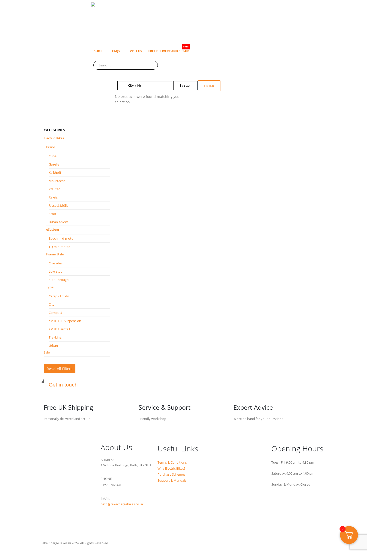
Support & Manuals (172, 480)
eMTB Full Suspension (65, 321)
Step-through (59, 279)
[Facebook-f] (107, 523)
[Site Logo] (153, 21)
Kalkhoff (55, 172)
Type (49, 287)
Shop (98, 51)
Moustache (57, 181)
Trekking (55, 337)
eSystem (52, 229)
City (51, 304)
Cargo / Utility (59, 296)
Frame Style (55, 254)
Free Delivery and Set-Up (168, 49)
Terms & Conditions (172, 462)
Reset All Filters (59, 368)
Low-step (55, 271)
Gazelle (54, 164)
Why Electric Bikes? (171, 468)
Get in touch (63, 384)
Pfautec (54, 189)
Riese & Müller (59, 205)
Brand (50, 147)
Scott (52, 213)
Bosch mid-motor (62, 238)
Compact (55, 312)
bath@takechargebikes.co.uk (122, 504)
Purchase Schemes (171, 474)
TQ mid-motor (59, 246)
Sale (47, 352)
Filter (209, 86)
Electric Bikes (54, 138)
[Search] (151, 65)
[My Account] (93, 72)
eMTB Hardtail (59, 329)
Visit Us (136, 51)
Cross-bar (56, 263)
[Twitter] (120, 523)
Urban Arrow (58, 222)
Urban (53, 345)
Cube (52, 156)
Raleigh (54, 197)
